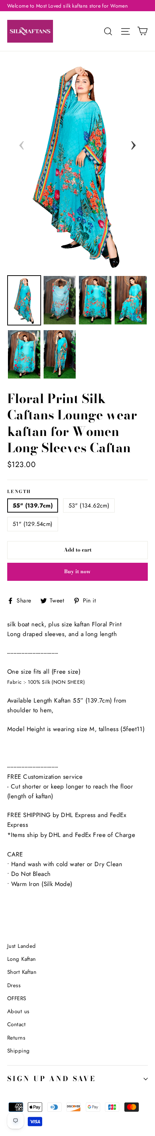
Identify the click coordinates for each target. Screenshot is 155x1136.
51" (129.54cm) (33, 524)
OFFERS (16, 998)
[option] (77, 164)
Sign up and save (51, 1079)
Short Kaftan (21, 972)
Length (19, 492)
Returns (16, 1038)
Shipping (18, 1051)
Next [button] (133, 143)
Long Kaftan (21, 959)
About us (18, 1011)
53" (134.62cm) (89, 505)
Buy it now (77, 571)
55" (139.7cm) (33, 505)
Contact (16, 1024)
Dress (14, 985)
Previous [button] (21, 143)
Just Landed (21, 946)
